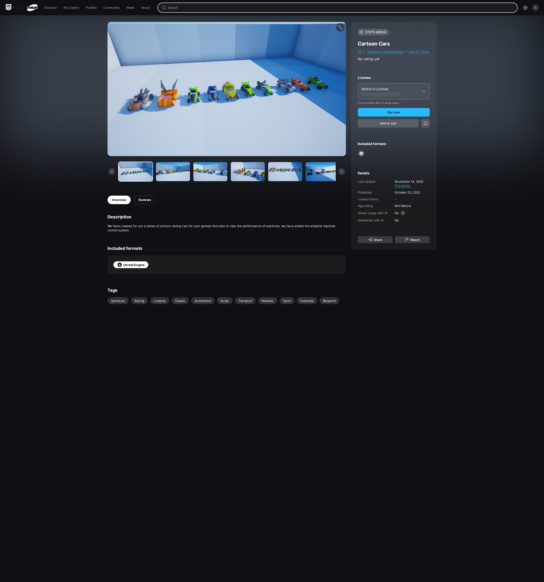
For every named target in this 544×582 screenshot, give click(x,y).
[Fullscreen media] (340, 27)
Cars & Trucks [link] (419, 51)
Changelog (402, 185)
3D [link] (360, 51)
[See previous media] (111, 171)
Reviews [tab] (145, 200)
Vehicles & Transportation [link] (385, 51)
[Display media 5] (323, 171)
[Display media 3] (248, 171)
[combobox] (340, 8)
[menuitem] (50, 7)
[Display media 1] (173, 171)
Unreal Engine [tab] (134, 265)
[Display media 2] (210, 171)
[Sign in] (535, 7)
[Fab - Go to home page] (32, 7)
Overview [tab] (119, 200)
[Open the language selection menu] (525, 7)
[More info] (403, 213)
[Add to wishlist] (425, 123)
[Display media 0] (136, 171)
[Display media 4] (285, 171)
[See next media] (341, 171)
